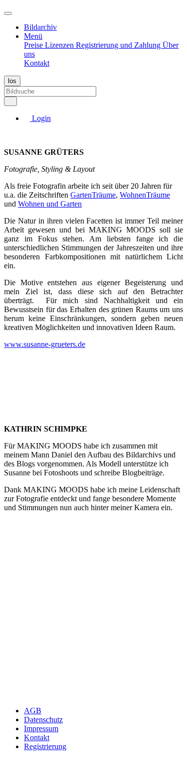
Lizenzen (60, 45)
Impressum (41, 728)
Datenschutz (43, 719)
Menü (33, 36)
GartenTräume (93, 195)
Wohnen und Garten (50, 204)
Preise (34, 45)
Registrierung (45, 746)
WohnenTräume (145, 195)
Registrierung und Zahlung (119, 45)
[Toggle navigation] (8, 13)
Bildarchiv (40, 27)
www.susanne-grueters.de (44, 344)
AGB (32, 710)
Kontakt (36, 63)
